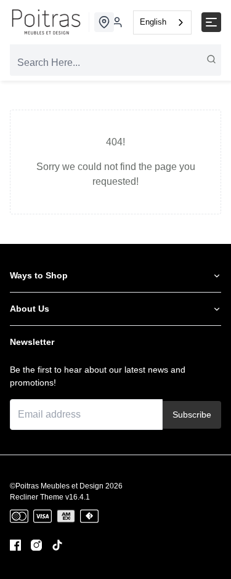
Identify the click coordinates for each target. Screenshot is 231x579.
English (153, 21)
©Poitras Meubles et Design (56, 486)
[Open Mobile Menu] (211, 22)
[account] (117, 22)
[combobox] (162, 22)
